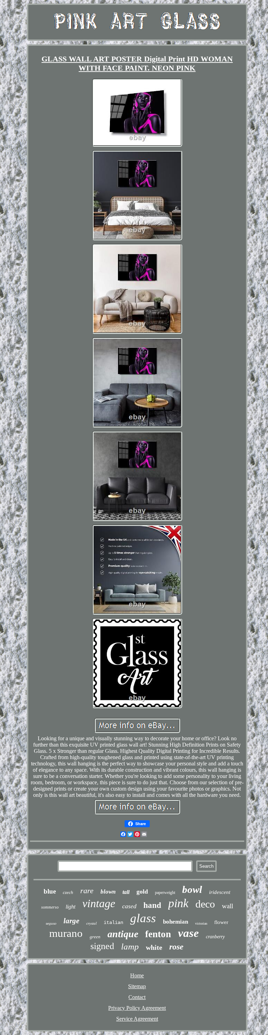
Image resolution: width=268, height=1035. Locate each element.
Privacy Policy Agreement (137, 1008)
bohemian (175, 921)
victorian (201, 923)
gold (142, 891)
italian (113, 922)
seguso (51, 923)
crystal (91, 923)
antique (122, 933)
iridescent (219, 892)
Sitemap (137, 986)
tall (125, 892)
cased (129, 906)
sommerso (50, 907)
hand (152, 905)
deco (205, 904)
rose (176, 946)
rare (87, 890)
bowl (192, 889)
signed (102, 946)
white (154, 947)
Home (137, 975)
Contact (137, 997)
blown (108, 891)
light (70, 907)
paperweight (165, 892)
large (71, 921)
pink (178, 903)
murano (66, 933)
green (95, 936)
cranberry (215, 936)
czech (68, 892)
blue (50, 891)
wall (227, 906)
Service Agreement (137, 1019)
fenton (158, 934)
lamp (130, 946)
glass (143, 918)
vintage (98, 903)
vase (188, 933)
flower (221, 922)
